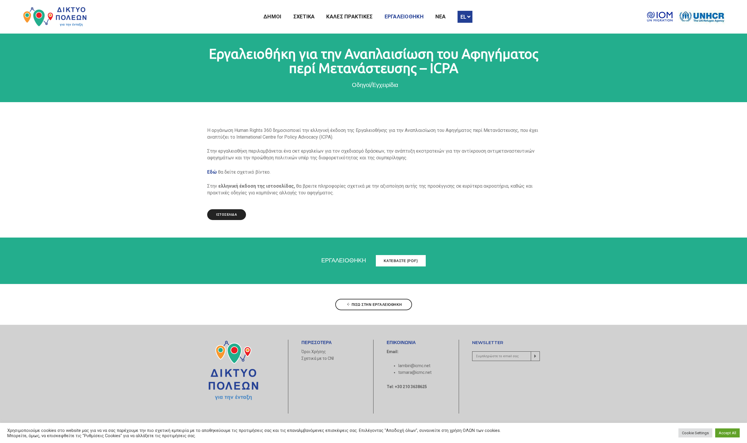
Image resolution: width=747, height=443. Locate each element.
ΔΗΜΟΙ (272, 16)
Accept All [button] (727, 433)
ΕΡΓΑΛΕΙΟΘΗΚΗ (404, 16)
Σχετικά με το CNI (317, 358)
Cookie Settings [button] (695, 433)
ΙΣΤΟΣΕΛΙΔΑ (226, 214)
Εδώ (212, 172)
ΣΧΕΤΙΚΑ (304, 16)
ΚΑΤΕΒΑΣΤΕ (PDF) (401, 261)
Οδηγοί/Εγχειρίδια (375, 84)
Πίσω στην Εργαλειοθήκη (376, 304)
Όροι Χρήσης (313, 351)
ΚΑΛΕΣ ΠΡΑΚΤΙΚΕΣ (349, 16)
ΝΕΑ (440, 16)
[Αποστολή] (535, 356)
